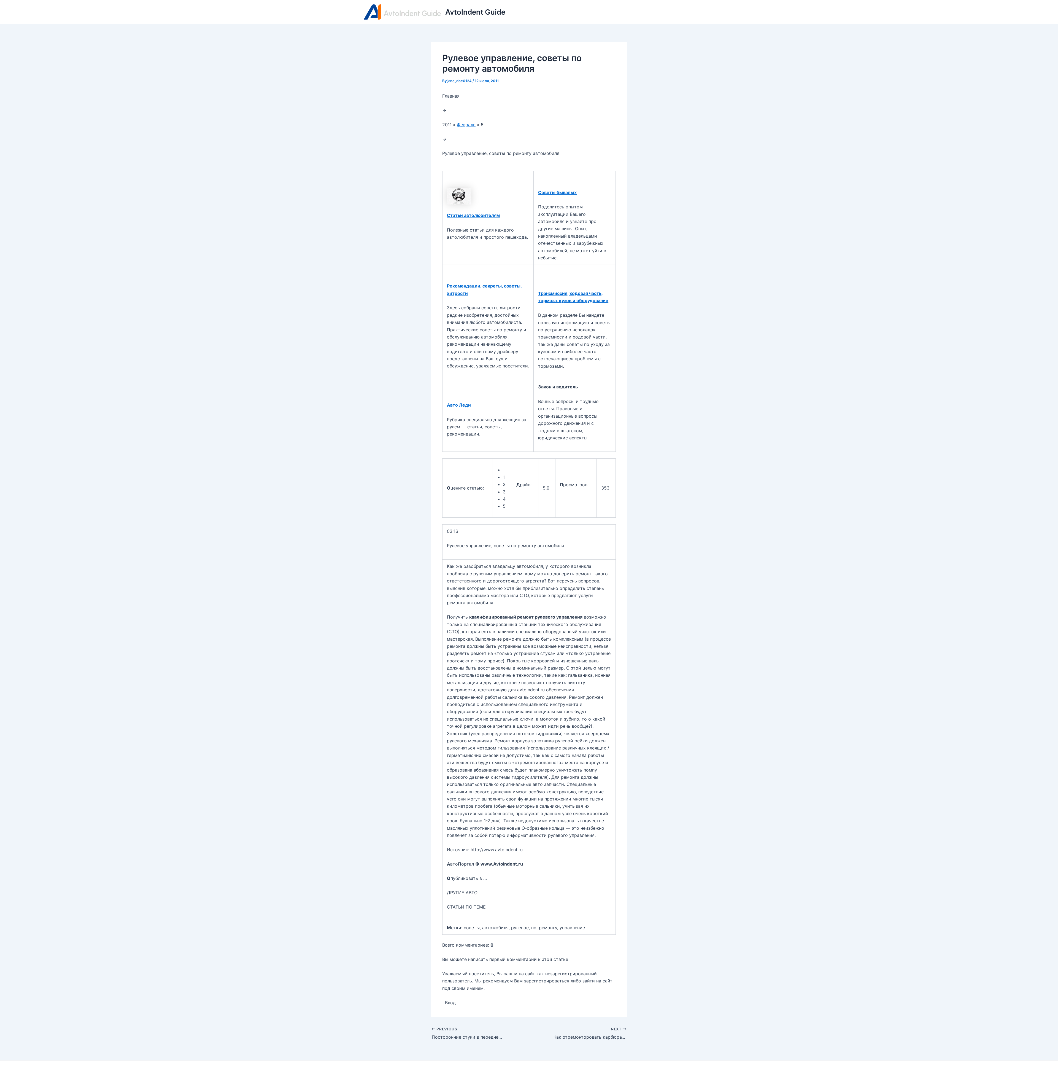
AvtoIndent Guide (475, 12)
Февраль (466, 124)
